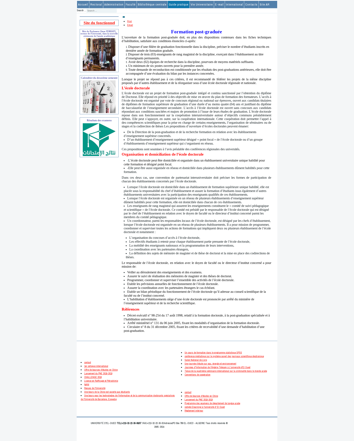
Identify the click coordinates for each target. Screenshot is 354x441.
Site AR (265, 4)
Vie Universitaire (202, 4)
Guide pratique (178, 4)
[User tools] (124, 17)
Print (129, 21)
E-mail (219, 4)
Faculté (131, 4)
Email (130, 25)
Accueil (83, 4)
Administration (114, 4)
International (234, 4)
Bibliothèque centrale (152, 4)
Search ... (81, 10)
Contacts (251, 4)
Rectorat (96, 4)
